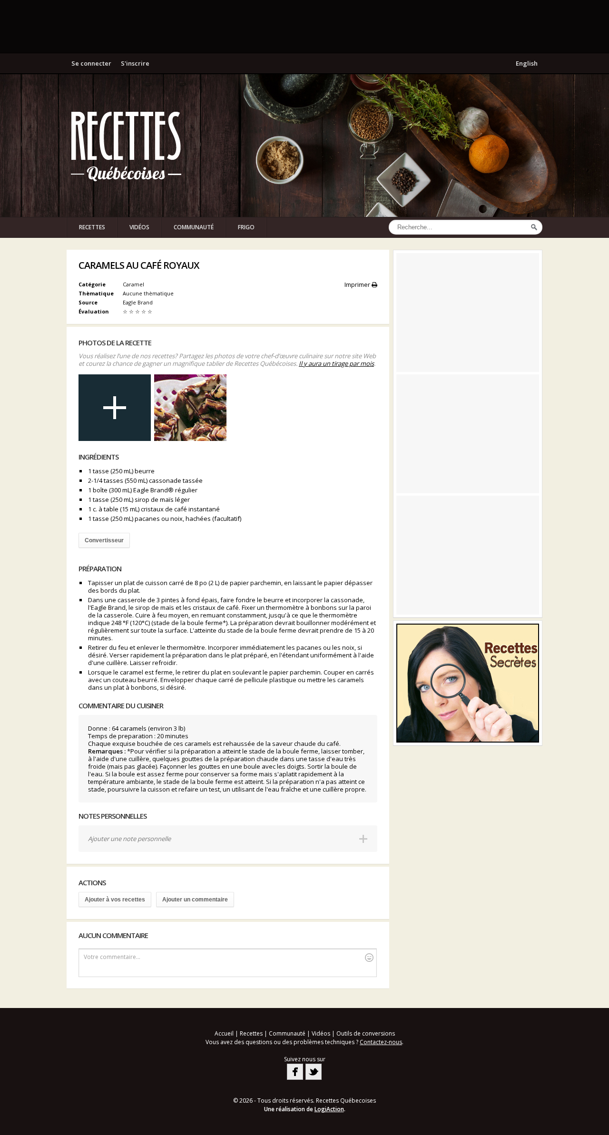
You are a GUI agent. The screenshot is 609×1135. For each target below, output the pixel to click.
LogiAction (329, 1109)
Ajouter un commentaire (195, 899)
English (527, 63)
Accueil (224, 1033)
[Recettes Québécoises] (126, 146)
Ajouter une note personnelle (129, 838)
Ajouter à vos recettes (115, 899)
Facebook (295, 1072)
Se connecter (91, 63)
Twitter (313, 1072)
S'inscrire (135, 63)
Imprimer (358, 284)
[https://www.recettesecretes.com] (467, 683)
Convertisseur (104, 540)
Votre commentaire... (112, 957)
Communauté (194, 227)
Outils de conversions (365, 1033)
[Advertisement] (304, 26)
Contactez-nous (381, 1042)
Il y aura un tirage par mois (336, 363)
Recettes (92, 227)
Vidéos (139, 227)
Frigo (246, 227)
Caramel (133, 284)
